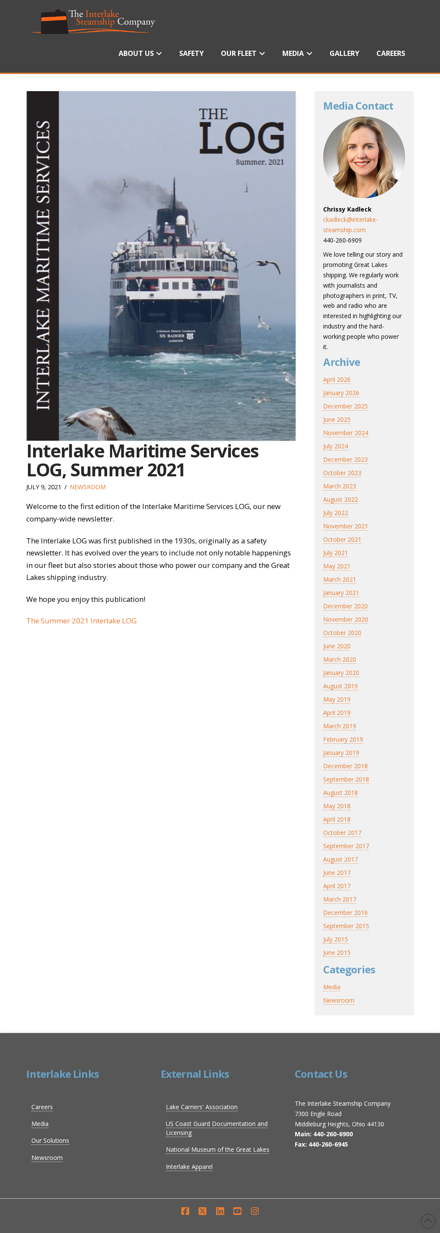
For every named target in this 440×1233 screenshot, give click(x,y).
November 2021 (345, 526)
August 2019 (340, 686)
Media (331, 987)
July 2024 (335, 446)
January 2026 (341, 393)
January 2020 (341, 673)
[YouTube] (237, 1211)
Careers (42, 1107)
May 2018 (337, 806)
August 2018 (340, 792)
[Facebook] (185, 1211)
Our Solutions (50, 1140)
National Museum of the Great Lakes (217, 1149)
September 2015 (346, 926)
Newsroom (88, 487)
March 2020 (339, 659)
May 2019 (337, 699)
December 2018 (345, 766)
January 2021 (341, 593)
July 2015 (335, 939)
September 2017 (346, 846)
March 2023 (339, 486)
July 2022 (335, 513)
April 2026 (337, 379)
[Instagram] (255, 1211)
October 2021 (342, 539)
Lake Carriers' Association (202, 1107)
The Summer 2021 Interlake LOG (81, 621)
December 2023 (345, 459)
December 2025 (345, 406)
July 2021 (335, 553)
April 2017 (337, 886)
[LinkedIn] (220, 1211)
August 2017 (340, 859)
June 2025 (337, 419)
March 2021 (339, 579)
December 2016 (345, 912)
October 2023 (342, 473)
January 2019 (341, 752)
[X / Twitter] (202, 1211)
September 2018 (346, 779)
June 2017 (337, 872)
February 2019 (343, 739)
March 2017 (339, 899)
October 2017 (342, 832)
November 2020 (345, 619)
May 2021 (337, 566)
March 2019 (339, 726)
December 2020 (345, 606)
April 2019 (337, 713)
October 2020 (342, 633)
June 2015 (337, 952)
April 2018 (337, 819)
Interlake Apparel (189, 1166)
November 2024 (345, 433)
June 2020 (337, 646)
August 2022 (340, 499)
